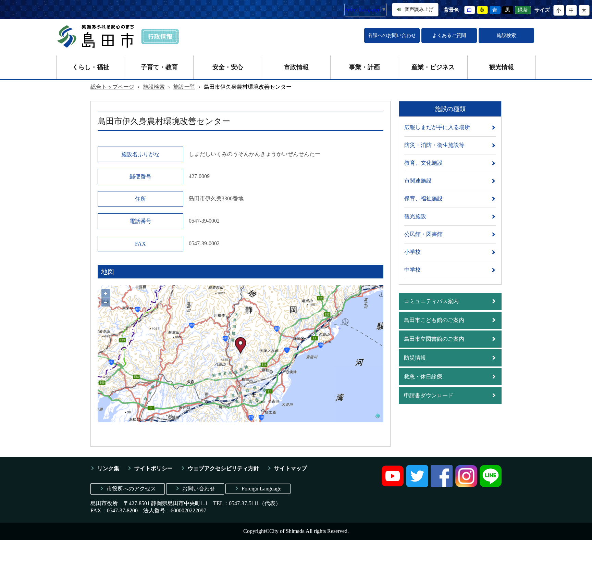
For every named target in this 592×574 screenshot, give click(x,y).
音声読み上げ (419, 9)
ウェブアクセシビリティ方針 (223, 468)
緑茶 (523, 10)
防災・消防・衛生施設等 (434, 145)
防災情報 (415, 358)
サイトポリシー (153, 468)
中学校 (412, 270)
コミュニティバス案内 (431, 301)
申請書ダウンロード (428, 395)
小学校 (412, 252)
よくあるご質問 (449, 35)
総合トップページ (112, 87)
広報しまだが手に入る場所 (437, 127)
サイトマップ (290, 468)
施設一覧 (184, 87)
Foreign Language (261, 488)
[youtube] (393, 485)
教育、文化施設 (423, 163)
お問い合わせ (198, 488)
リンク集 (108, 468)
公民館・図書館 (423, 234)
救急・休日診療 (423, 376)
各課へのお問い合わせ (392, 35)
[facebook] (442, 485)
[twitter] (417, 485)
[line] (491, 485)
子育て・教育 (159, 67)
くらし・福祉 (90, 67)
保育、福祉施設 (423, 198)
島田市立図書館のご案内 (434, 339)
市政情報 (296, 67)
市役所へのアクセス (131, 488)
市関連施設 (418, 181)
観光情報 (501, 67)
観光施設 (415, 216)
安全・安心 (227, 67)
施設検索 (506, 35)
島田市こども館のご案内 (434, 320)
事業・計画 (364, 67)
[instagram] (466, 485)
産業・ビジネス (433, 67)
